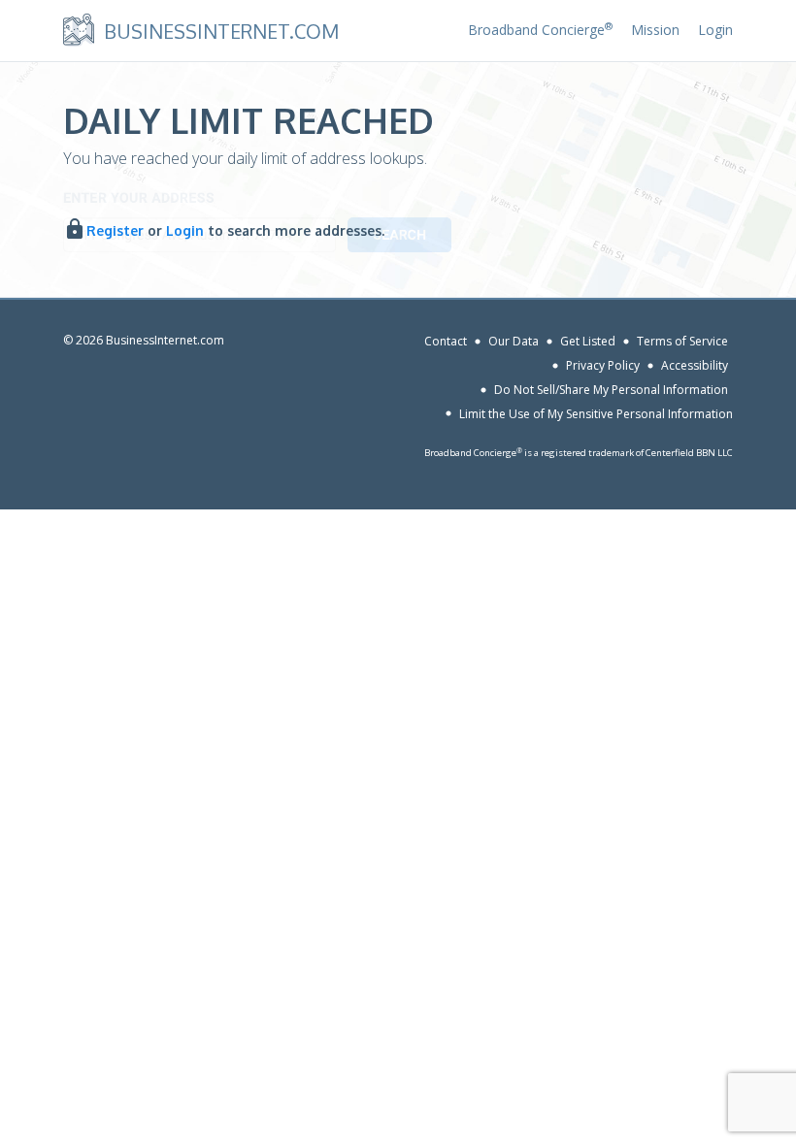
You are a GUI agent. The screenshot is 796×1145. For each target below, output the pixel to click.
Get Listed (587, 341)
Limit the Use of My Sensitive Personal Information (596, 413)
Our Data (513, 341)
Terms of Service (682, 341)
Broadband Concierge (540, 29)
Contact (445, 341)
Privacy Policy (603, 365)
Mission (655, 29)
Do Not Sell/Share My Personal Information (611, 389)
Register (115, 230)
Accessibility (694, 365)
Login (715, 29)
